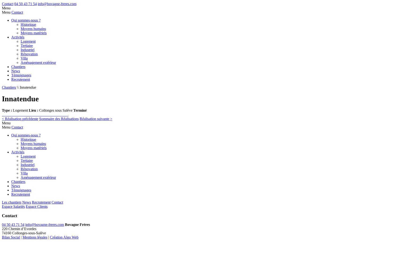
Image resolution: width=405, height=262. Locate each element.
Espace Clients (37, 207)
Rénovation (29, 54)
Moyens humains (33, 29)
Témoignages (21, 75)
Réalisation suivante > (96, 119)
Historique (28, 25)
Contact (7, 4)
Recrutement (20, 79)
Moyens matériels (34, 33)
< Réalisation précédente (20, 119)
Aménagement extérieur (38, 63)
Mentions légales (34, 237)
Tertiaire (27, 46)
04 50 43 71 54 (25, 4)
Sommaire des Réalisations (59, 119)
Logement (28, 41)
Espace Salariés (13, 207)
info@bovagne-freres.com (57, 4)
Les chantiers (11, 202)
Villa (24, 58)
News (15, 71)
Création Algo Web (64, 237)
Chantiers (18, 67)
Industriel (27, 50)
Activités (17, 37)
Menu (6, 8)
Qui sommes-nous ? (26, 20)
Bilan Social (11, 237)
